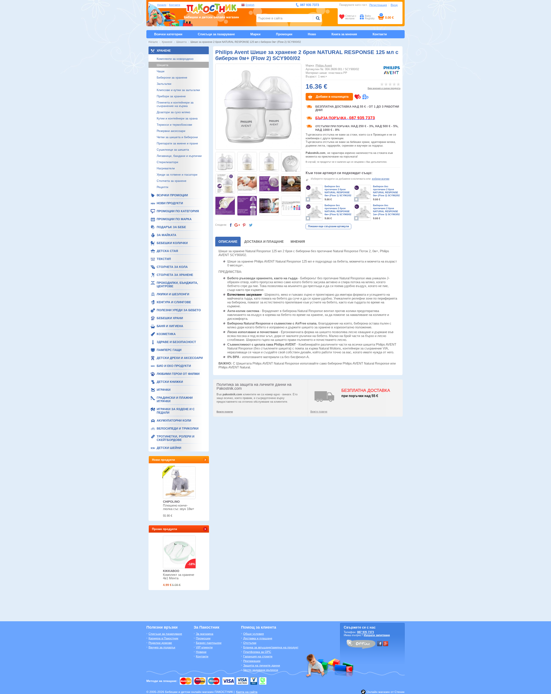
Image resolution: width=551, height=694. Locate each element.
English (250, 4)
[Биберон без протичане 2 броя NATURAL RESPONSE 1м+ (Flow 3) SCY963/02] (362, 212)
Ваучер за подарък (162, 647)
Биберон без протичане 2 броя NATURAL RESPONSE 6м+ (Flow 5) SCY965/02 (338, 210)
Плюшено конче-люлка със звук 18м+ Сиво (178, 509)
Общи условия (253, 633)
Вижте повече (318, 411)
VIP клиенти (204, 647)
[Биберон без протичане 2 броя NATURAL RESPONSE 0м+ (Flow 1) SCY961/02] (314, 193)
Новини (201, 652)
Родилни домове (160, 643)
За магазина (204, 633)
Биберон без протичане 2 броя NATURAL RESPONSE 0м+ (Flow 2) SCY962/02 (386, 191)
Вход (394, 4)
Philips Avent (324, 65)
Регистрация (378, 4)
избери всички (380, 178)
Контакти (174, 4)
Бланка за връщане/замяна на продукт (270, 647)
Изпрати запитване (377, 635)
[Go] (318, 18)
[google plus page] (385, 643)
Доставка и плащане (264, 241)
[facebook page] (379, 643)
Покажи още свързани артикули (328, 226)
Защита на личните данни (261, 665)
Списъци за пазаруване (216, 34)
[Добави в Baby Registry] (365, 96)
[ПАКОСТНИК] (211, 10)
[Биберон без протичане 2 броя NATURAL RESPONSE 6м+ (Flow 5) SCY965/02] (314, 212)
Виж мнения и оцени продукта (384, 88)
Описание (227, 241)
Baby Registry (370, 17)
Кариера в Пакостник (163, 638)
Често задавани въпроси (260, 670)
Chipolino (171, 501)
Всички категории (168, 34)
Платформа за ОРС (257, 652)
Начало (161, 4)
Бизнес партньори (208, 643)
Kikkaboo (171, 571)
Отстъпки (249, 643)
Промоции (284, 34)
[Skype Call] (360, 645)
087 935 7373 (365, 632)
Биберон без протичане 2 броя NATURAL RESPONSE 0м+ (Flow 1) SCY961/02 (338, 191)
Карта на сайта (246, 692)
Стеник (399, 692)
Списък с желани (350, 17)
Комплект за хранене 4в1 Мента (178, 576)
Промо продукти (164, 529)
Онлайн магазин (378, 692)
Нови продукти (163, 459)
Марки (255, 34)
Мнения (298, 241)
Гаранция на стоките (257, 656)
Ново (312, 34)
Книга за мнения (344, 34)
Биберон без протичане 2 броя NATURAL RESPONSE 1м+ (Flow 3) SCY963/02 (386, 210)
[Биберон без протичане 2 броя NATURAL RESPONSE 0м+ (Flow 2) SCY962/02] (362, 193)
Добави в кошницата (332, 96)
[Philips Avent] (391, 70)
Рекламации (251, 661)
